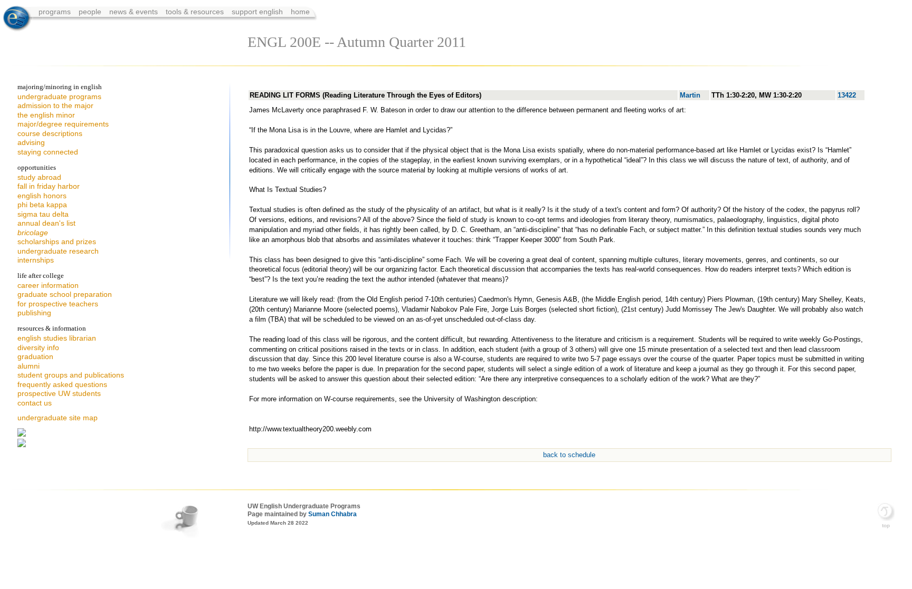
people (91, 11)
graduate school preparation (64, 294)
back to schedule (569, 455)
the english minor (46, 115)
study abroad (39, 177)
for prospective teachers (57, 304)
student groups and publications (70, 375)
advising (31, 142)
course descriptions (49, 133)
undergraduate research (58, 251)
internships (35, 260)
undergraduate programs (59, 96)
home (300, 11)
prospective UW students (59, 393)
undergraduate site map (57, 417)
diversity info (38, 347)
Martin (690, 95)
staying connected (47, 152)
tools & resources (196, 11)
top (886, 525)
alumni (28, 366)
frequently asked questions (62, 384)
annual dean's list (46, 223)
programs (56, 11)
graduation (35, 356)
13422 (847, 95)
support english (257, 11)
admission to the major (55, 105)
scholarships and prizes (56, 241)
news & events (134, 11)
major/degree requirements (63, 124)
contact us (34, 403)
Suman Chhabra (332, 514)
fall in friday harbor (48, 186)
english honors (41, 195)
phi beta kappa (42, 204)
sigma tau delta (43, 214)
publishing (34, 312)
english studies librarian (56, 338)
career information (48, 285)
